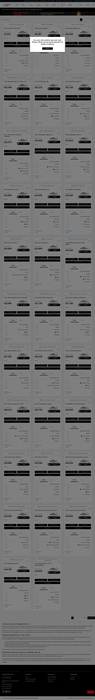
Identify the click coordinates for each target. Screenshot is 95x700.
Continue (47, 48)
